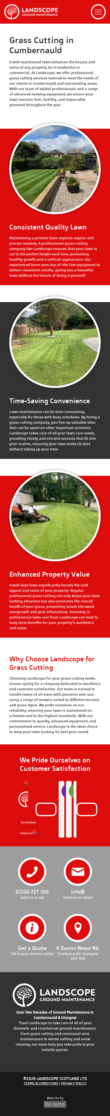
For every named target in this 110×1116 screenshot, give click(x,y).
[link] (31, 11)
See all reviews (28, 822)
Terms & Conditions (41, 1083)
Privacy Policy (74, 1083)
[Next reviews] (86, 809)
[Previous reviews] (46, 809)
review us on (26, 833)
